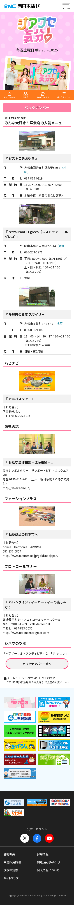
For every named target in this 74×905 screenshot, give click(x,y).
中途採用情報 (12, 862)
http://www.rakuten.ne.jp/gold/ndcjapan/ (30, 555)
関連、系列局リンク (48, 862)
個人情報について (48, 870)
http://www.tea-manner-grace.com (26, 632)
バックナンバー (50, 678)
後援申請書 (11, 870)
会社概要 (9, 854)
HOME (5, 678)
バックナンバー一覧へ (37, 664)
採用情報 (42, 854)
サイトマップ (11, 878)
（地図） (61, 246)
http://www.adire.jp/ (16, 488)
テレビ (14, 678)
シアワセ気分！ (29, 678)
